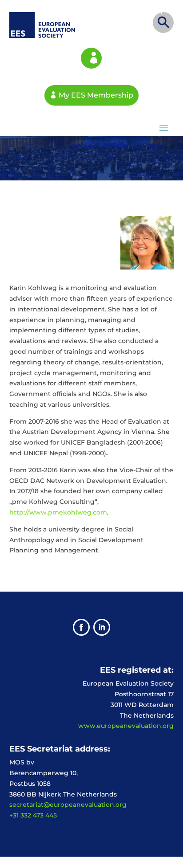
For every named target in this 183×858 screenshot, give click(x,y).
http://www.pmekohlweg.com (58, 512)
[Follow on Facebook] (81, 627)
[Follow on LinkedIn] (101, 627)
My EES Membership (91, 58)
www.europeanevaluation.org (126, 726)
